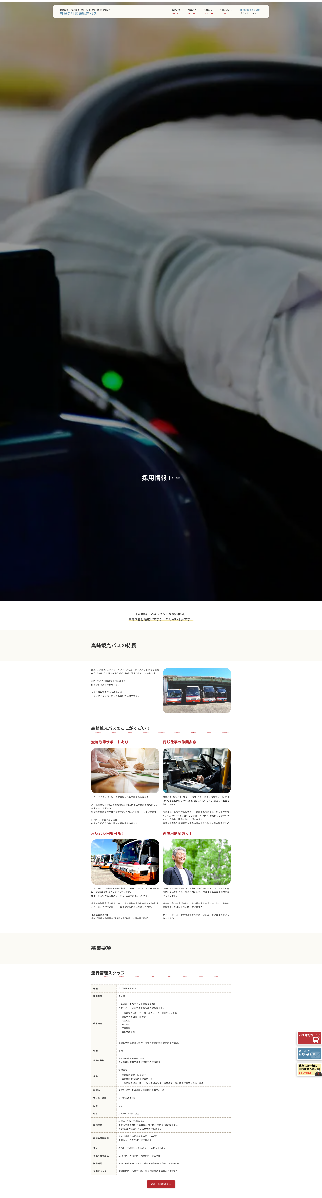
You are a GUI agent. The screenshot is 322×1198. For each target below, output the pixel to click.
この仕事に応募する (161, 1184)
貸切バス (176, 11)
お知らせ (208, 11)
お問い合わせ (226, 11)
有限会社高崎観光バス (78, 13)
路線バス (192, 11)
